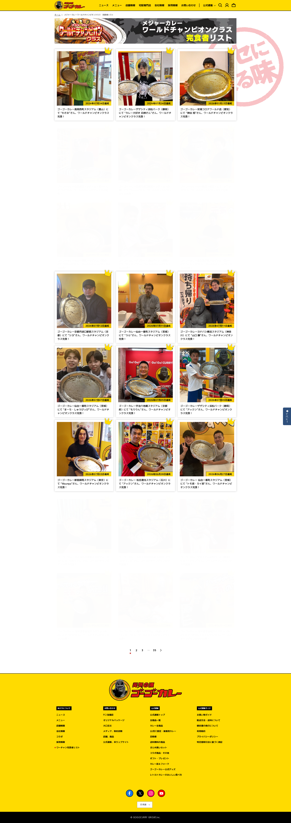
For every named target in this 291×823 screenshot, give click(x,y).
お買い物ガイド (204, 714)
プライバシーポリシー (207, 736)
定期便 (153, 736)
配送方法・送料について (208, 720)
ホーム (57, 15)
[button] (209, 5)
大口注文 (107, 725)
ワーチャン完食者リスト (68, 747)
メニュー (60, 720)
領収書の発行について (207, 725)
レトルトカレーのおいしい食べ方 (166, 774)
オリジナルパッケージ (113, 720)
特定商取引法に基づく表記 (209, 742)
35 (154, 650)
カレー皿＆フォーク (159, 763)
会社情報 (60, 731)
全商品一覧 (155, 720)
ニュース (60, 714)
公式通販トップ (157, 714)
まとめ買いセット (158, 747)
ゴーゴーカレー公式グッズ (163, 769)
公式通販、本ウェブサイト (116, 742)
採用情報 (60, 742)
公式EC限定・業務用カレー (163, 731)
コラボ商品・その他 (159, 752)
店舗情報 (60, 725)
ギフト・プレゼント (159, 758)
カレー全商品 (156, 725)
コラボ (59, 736)
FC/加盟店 (108, 714)
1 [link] (130, 650)
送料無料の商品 (157, 742)
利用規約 (201, 731)
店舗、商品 (108, 736)
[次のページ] (160, 650)
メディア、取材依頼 (112, 731)
